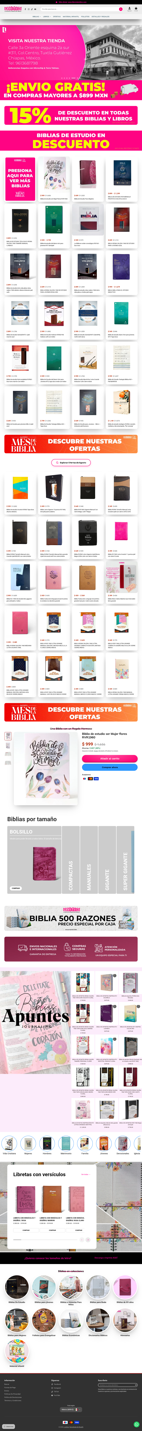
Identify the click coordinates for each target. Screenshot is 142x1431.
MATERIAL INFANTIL (71, 17)
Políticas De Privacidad (12, 1394)
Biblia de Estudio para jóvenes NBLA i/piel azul (20, 407)
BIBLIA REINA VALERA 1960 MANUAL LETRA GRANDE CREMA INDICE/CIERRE (122, 675)
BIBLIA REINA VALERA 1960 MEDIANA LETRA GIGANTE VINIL (20, 628)
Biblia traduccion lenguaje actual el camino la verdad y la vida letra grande (54, 582)
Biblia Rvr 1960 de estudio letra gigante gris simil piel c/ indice (20, 582)
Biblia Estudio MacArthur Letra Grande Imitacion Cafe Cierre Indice (88, 363)
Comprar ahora (110, 767)
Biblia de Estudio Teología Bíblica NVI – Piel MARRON (122, 363)
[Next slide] (87, 1239)
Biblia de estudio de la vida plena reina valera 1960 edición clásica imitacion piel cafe (20, 272)
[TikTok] (32, 9)
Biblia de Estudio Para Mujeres (88, 179)
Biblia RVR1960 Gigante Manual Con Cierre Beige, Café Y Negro (88, 493)
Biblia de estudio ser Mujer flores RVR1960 (54, 179)
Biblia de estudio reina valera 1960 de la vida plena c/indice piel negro (88, 272)
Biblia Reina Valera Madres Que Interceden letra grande (122, 582)
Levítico (66, 1427)
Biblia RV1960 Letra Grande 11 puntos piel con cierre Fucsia (122, 538)
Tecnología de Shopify (76, 1427)
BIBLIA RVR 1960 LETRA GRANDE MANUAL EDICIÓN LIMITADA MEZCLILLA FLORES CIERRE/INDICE (54, 628)
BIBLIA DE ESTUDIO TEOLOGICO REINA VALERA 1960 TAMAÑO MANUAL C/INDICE (20, 226)
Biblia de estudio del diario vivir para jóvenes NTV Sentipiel (54, 226)
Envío (96, 751)
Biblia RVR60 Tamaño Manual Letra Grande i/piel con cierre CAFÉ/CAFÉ (122, 493)
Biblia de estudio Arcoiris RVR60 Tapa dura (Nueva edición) (20, 493)
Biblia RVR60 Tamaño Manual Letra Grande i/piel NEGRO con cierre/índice (20, 538)
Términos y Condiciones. (13, 1400)
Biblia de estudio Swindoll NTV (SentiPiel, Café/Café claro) (88, 318)
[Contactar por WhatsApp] (137, 1424)
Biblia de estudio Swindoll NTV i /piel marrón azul (20, 318)
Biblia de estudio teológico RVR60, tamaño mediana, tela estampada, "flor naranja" (122, 407)
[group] (26, 1207)
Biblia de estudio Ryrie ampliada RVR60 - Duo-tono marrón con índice (20, 363)
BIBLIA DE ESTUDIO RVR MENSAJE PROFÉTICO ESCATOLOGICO (122, 179)
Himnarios (125, 1322)
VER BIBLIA (83, 992)
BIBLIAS (36, 17)
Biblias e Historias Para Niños (71, 1290)
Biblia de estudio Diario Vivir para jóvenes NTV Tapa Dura (122, 318)
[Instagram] (29, 9)
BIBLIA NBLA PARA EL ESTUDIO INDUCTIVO (122, 272)
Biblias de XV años (125, 1289)
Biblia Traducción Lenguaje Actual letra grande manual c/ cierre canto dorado (88, 582)
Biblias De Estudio (16, 1289)
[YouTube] (35, 9)
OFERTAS (57, 17)
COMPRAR (16, 888)
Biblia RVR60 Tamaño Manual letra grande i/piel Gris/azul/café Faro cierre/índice (54, 538)
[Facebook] (25, 9)
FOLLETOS (85, 17)
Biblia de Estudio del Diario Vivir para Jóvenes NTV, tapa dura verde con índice (54, 363)
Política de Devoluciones (13, 1397)
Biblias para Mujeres (16, 1322)
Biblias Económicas (71, 1322)
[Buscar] (121, 9)
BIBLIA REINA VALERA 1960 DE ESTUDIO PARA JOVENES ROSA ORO (54, 272)
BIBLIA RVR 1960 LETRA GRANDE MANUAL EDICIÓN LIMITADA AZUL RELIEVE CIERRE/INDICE (20, 675)
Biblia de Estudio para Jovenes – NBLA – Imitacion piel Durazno (88, 407)
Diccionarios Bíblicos (98, 1322)
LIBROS (46, 17)
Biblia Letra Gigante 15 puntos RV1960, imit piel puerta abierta (54, 493)
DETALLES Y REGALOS (100, 17)
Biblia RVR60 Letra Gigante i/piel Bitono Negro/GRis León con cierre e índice (88, 538)
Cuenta (129, 9)
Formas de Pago (10, 1388)
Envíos (6, 1391)
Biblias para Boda (98, 1289)
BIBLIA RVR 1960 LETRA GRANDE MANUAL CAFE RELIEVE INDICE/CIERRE (54, 675)
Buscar (6, 1384)
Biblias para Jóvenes (43, 1289)
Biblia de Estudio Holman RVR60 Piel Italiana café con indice (54, 318)
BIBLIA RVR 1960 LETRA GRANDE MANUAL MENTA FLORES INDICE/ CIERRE (88, 675)
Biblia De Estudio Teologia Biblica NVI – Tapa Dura (54, 407)
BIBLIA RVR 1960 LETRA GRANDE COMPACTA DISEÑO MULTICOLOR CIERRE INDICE (122, 628)
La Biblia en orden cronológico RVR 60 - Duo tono (88, 226)
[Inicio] (13, 9)
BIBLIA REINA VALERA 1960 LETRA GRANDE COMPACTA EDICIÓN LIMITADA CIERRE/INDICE (88, 628)
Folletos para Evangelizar (43, 1322)
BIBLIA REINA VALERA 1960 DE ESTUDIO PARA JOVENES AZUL (122, 226)
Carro (136, 9)
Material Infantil (16, 1353)
